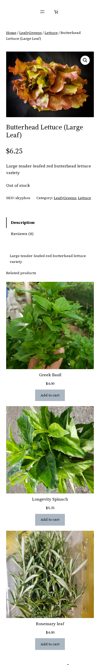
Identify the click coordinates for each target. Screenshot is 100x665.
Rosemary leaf (50, 623)
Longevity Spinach (50, 499)
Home (11, 32)
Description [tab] (23, 222)
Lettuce (51, 32)
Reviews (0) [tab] (22, 233)
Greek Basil (50, 375)
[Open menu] (42, 12)
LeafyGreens (30, 32)
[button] (85, 60)
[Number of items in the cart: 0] (56, 11)
